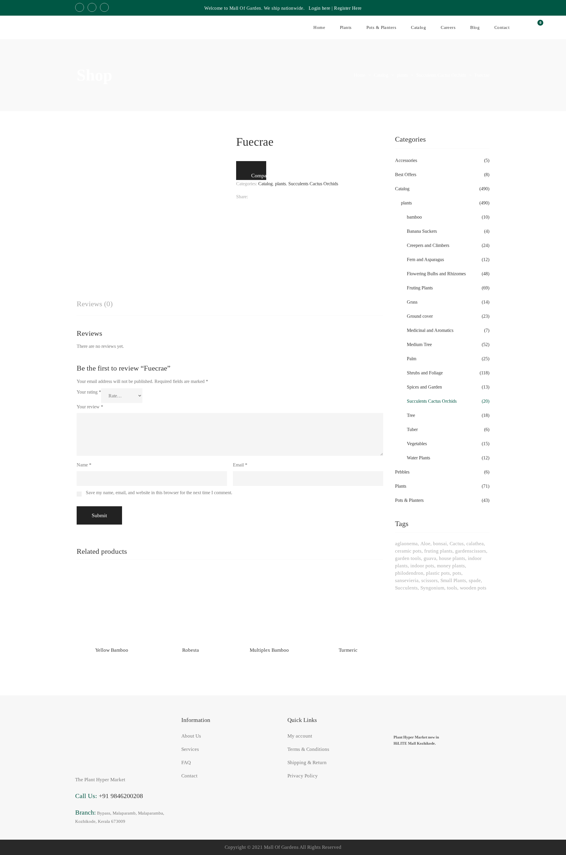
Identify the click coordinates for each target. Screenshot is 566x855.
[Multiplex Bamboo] (269, 606)
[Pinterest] (300, 197)
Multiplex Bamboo (269, 650)
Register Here (348, 8)
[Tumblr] (290, 197)
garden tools (408, 558)
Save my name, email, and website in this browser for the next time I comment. (159, 492)
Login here (319, 8)
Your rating (89, 391)
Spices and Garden (424, 386)
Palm (411, 358)
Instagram (92, 7)
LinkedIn (104, 7)
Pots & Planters (409, 500)
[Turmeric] (348, 606)
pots (457, 573)
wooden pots (473, 588)
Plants (400, 486)
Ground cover (420, 316)
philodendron (409, 573)
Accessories (406, 160)
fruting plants (438, 551)
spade (475, 580)
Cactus (457, 543)
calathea (475, 543)
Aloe (425, 543)
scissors (429, 580)
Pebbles (402, 471)
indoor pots (422, 566)
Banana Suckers (422, 231)
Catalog (265, 183)
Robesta (190, 650)
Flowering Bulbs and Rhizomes (436, 273)
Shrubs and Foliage (425, 372)
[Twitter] (261, 197)
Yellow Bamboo (111, 650)
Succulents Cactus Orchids (313, 183)
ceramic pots (408, 551)
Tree (411, 415)
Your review (90, 406)
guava (430, 558)
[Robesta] (191, 606)
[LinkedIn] (279, 197)
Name (84, 464)
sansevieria (407, 580)
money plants (451, 566)
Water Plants (418, 457)
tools (452, 588)
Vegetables (417, 443)
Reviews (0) (95, 304)
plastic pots (438, 573)
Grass (412, 301)
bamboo (414, 217)
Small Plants (453, 580)
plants (280, 183)
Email (240, 464)
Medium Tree (419, 344)
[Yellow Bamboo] (112, 606)
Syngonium (432, 588)
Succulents (406, 588)
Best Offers (405, 174)
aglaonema (406, 543)
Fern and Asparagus (425, 259)
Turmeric (348, 650)
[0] (537, 27)
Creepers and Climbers (428, 245)
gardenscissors (470, 551)
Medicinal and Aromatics (430, 330)
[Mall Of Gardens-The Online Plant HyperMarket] (38, 27)
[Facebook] (250, 197)
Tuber (412, 429)
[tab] (95, 304)
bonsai (440, 543)
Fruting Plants (420, 287)
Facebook (79, 7)
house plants (452, 558)
